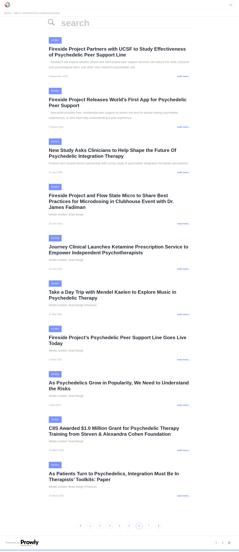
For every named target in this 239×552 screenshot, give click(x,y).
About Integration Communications (37, 13)
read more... (183, 76)
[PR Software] (29, 545)
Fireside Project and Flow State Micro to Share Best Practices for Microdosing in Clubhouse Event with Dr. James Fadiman (111, 201)
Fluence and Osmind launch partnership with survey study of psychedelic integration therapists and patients (118, 163)
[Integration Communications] (7, 8)
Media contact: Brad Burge (66, 214)
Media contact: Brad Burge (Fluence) (73, 305)
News (7, 13)
